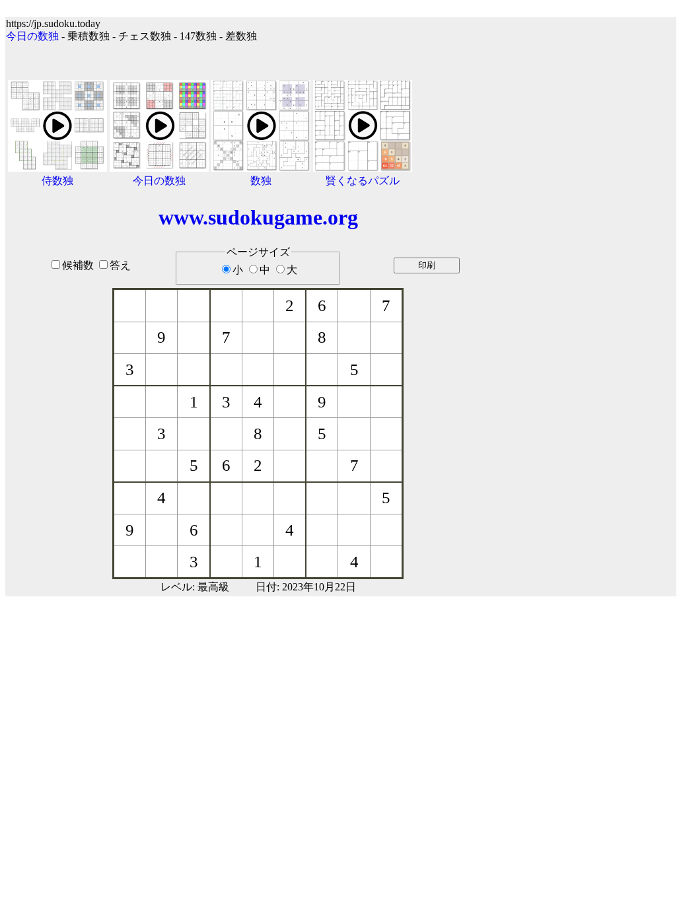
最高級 (213, 586)
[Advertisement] (594, 298)
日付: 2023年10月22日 (306, 586)
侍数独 (57, 180)
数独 (260, 180)
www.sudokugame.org (258, 217)
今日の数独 (32, 36)
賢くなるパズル (363, 180)
